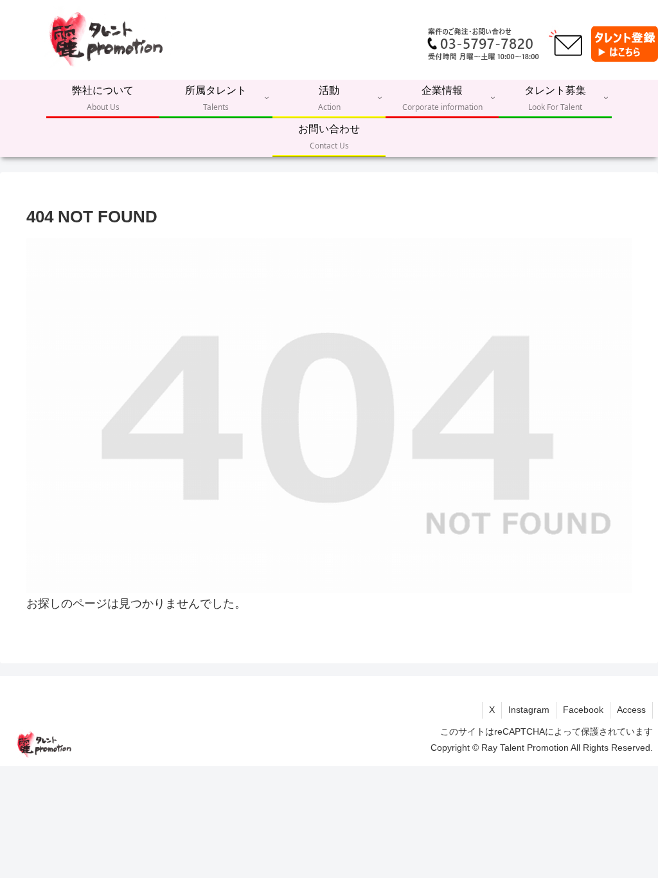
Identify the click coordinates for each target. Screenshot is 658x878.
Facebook (583, 709)
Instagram (528, 709)
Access (631, 709)
